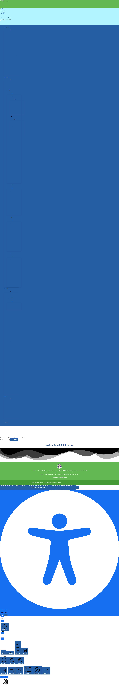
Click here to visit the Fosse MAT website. (59, 477)
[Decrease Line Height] (2, 638)
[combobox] (38, 487)
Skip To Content (3, 675)
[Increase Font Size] (2, 615)
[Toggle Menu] (11, 30)
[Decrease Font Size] (2, 621)
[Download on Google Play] (5, 6)
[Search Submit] (11, 439)
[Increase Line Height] (2, 633)
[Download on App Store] (5, 4)
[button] (8, 27)
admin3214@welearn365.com (4, 1)
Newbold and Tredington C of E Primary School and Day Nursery (13, 16)
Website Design (55, 482)
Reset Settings (4, 676)
